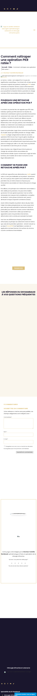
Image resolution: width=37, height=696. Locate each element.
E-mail (6, 439)
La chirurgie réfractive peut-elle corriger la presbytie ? (18, 308)
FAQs (10, 67)
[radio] (11, 563)
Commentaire (8, 417)
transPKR (10, 226)
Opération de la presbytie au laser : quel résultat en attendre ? (18, 353)
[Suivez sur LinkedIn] (4, 9)
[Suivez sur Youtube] (14, 9)
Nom (5, 431)
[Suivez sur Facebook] (10, 9)
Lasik (29, 174)
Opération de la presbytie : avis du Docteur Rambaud (18, 370)
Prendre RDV (18, 268)
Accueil (4, 67)
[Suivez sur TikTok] (17, 9)
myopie (3, 135)
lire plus (5, 312)
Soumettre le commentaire (25, 452)
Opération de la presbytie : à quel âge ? (18, 337)
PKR (29, 84)
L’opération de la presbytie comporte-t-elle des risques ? (16, 323)
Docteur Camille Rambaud (13, 73)
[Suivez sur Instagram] (7, 9)
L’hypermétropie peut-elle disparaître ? (14, 383)
